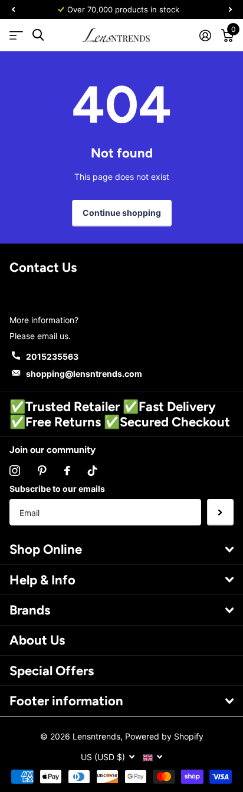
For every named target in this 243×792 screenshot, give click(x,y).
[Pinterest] (42, 470)
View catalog (16, 35)
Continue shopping (122, 213)
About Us (37, 640)
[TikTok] (92, 470)
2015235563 (52, 356)
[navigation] (13, 9)
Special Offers (51, 671)
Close (121, 549)
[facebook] (67, 470)
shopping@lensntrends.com (84, 374)
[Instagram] (14, 470)
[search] (38, 35)
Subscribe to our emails (57, 489)
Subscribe (220, 512)
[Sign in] (205, 35)
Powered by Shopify (164, 736)
